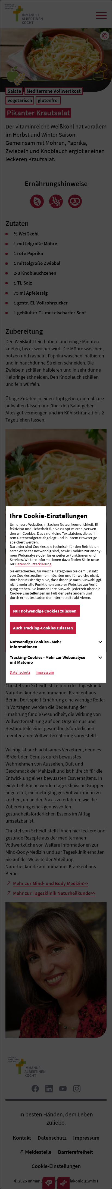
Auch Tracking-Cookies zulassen (43, 628)
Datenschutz (20, 672)
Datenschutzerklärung (33, 563)
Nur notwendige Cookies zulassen (44, 611)
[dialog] (56, 594)
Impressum (45, 672)
